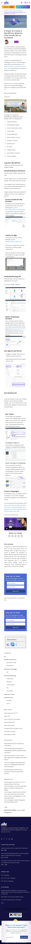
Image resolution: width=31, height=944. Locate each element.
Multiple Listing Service (10, 659)
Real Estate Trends (9, 694)
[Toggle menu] (29, 2)
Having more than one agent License (13, 728)
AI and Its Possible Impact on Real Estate (11, 900)
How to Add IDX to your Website (12, 719)
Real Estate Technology (10, 669)
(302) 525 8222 (6, 832)
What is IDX (7, 716)
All (4, 656)
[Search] (27, 3)
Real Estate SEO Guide (9, 731)
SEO (7, 688)
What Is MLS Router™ (9, 725)
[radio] (9, 536)
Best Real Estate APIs (9, 722)
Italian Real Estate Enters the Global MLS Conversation (14, 848)
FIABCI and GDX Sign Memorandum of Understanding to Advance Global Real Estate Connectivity (15, 750)
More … (3, 903)
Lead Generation (10, 684)
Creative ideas (9, 678)
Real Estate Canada (11, 662)
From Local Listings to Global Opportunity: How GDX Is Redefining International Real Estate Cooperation (14, 764)
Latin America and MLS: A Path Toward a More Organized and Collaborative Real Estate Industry (15, 757)
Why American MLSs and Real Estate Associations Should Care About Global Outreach (13, 771)
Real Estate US (10, 665)
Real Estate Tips (8, 697)
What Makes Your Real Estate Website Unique (12, 897)
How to (8, 703)
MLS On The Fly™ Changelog (8, 878)
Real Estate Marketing (9, 11)
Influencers (9, 681)
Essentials (8, 700)
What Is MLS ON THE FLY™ (11, 713)
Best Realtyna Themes (9, 734)
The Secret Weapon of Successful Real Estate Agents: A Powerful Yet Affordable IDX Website (15, 788)
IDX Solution (19, 810)
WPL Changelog (5, 875)
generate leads (10, 810)
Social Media (19, 11)
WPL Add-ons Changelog (7, 881)
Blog (19, 9)
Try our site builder (23, 7)
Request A (9, 7)
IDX (7, 672)
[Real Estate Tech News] (12, 839)
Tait (12, 42)
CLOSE (29, 923)
